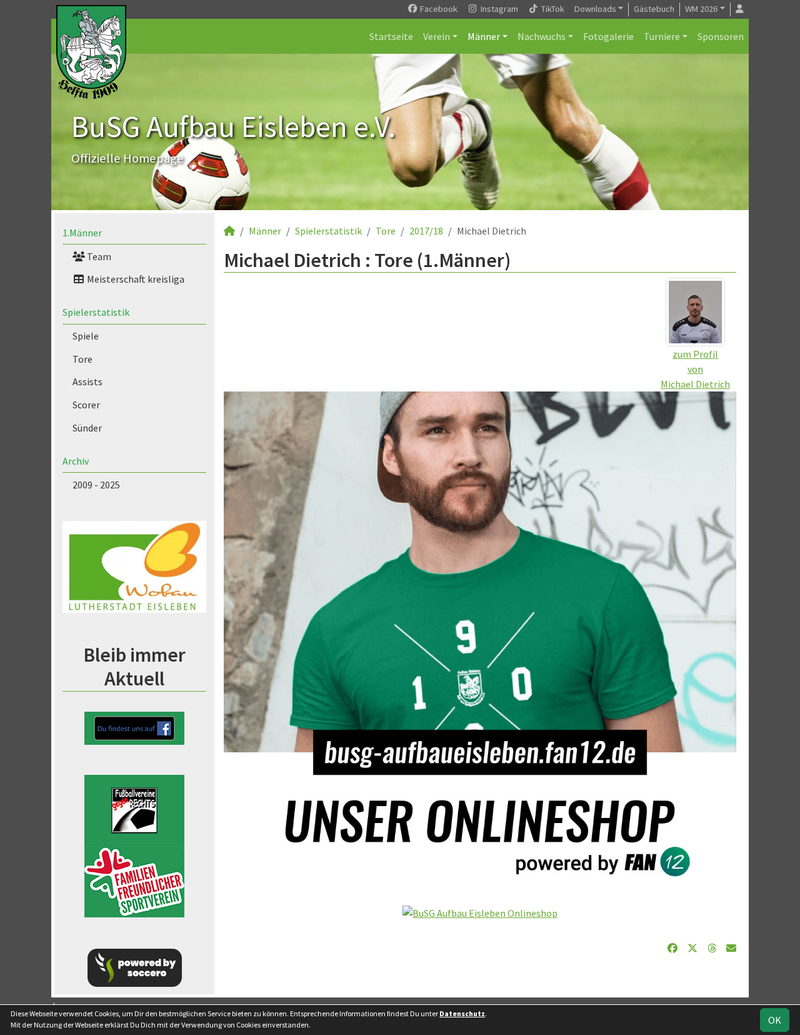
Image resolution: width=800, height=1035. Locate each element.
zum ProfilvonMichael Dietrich (695, 369)
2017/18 (426, 231)
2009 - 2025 (96, 484)
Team (98, 256)
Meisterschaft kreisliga (134, 279)
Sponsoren (721, 36)
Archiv (75, 461)
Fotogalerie (608, 36)
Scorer (86, 404)
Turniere (662, 36)
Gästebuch (654, 8)
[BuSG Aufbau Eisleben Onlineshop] (480, 912)
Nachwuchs (542, 36)
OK (774, 1020)
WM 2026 (701, 8)
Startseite (391, 36)
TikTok (551, 8)
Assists (87, 381)
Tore (82, 359)
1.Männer (82, 232)
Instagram (498, 8)
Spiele (85, 336)
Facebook (438, 8)
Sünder (87, 428)
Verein (436, 36)
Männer (484, 36)
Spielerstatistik (95, 312)
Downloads (595, 8)
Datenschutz (462, 1013)
